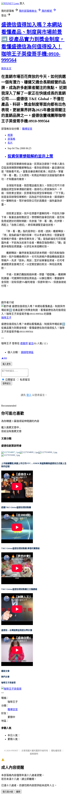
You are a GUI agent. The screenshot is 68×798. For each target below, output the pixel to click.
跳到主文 (6, 68)
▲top (4, 358)
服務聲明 (34, 754)
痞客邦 (24, 343)
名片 (10, 142)
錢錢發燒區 (27, 352)
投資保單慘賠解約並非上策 (30, 156)
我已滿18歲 (8, 792)
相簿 (10, 135)
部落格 (11, 139)
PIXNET (14, 750)
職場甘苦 (27, 128)
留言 (31, 343)
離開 (18, 792)
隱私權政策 (56, 750)
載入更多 (7, 364)
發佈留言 (7, 383)
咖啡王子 (6, 317)
